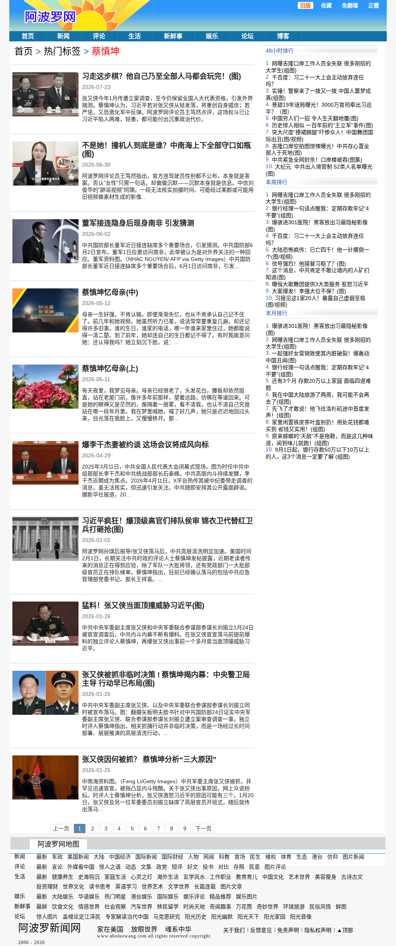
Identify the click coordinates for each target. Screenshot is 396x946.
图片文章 (231, 886)
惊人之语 (110, 867)
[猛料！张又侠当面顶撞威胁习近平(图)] (45, 624)
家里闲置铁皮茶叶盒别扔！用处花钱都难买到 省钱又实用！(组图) (317, 425)
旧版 (305, 5)
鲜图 (341, 906)
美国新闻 (78, 857)
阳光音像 (301, 917)
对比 (223, 867)
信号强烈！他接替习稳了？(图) (309, 263)
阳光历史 (196, 917)
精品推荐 (220, 896)
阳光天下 (248, 917)
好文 (192, 867)
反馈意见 (261, 930)
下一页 (203, 828)
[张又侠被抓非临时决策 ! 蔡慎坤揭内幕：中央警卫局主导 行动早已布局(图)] (45, 693)
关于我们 (234, 930)
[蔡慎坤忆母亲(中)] (45, 311)
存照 (239, 867)
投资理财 (47, 886)
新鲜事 (173, 36)
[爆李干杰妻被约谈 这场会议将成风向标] (45, 463)
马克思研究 (166, 917)
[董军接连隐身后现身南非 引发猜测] (45, 242)
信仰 (332, 857)
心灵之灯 (141, 876)
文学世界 (178, 886)
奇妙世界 (267, 906)
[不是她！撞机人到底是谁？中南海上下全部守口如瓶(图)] (45, 164)
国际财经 (172, 857)
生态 (301, 857)
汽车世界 (141, 906)
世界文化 (73, 886)
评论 (99, 36)
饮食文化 (62, 906)
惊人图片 (47, 917)
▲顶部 (345, 930)
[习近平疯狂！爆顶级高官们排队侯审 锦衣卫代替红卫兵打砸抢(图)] (45, 539)
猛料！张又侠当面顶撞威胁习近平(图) (143, 606)
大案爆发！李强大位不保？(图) (309, 291)
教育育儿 (247, 876)
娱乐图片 (247, 896)
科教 (224, 857)
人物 (193, 857)
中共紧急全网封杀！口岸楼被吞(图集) (317, 160)
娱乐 (212, 36)
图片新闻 (353, 857)
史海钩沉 (89, 876)
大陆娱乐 (62, 896)
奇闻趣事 (220, 906)
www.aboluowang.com (122, 936)
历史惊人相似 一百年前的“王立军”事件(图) (322, 125)
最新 (41, 857)
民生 (255, 857)
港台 (317, 857)
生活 (134, 36)
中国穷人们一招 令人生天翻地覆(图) (315, 118)
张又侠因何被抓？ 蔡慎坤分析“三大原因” (149, 759)
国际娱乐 (168, 896)
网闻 (208, 857)
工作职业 (220, 876)
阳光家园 (274, 917)
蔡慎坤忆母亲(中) (110, 292)
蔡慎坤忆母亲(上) (110, 369)
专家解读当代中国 (126, 917)
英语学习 (126, 886)
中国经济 (120, 857)
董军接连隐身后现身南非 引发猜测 (138, 223)
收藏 (326, 5)
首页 (28, 36)
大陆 (99, 857)
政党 (161, 867)
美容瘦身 (325, 876)
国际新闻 (146, 857)
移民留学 (168, 906)
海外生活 (168, 876)
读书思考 (100, 886)
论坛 (247, 36)
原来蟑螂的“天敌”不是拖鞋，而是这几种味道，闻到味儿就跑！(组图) (319, 439)
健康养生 (62, 876)
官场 (239, 857)
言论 (57, 867)
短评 (177, 867)
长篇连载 (205, 886)
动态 (130, 867)
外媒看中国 (80, 867)
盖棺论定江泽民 (82, 917)
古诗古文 (352, 876)
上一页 (61, 828)
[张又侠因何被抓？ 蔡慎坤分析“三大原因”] (45, 778)
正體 (373, 5)
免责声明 (288, 930)
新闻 (63, 36)
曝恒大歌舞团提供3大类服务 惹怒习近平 (320, 284)
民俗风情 (320, 906)
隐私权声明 (317, 930)
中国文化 (273, 876)
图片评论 (275, 867)
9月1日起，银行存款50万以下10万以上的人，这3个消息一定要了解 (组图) (317, 453)
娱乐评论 (194, 896)
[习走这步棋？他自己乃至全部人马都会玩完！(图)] (45, 95)
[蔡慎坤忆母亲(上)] (45, 387)
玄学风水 (194, 876)
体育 (286, 857)
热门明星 (115, 896)
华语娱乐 (89, 896)
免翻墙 (350, 5)
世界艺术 (152, 886)
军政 (57, 857)
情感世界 (89, 906)
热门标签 (62, 51)
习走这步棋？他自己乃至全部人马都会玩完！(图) (161, 76)
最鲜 (41, 906)
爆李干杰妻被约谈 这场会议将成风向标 (145, 445)
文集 (146, 867)
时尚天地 (194, 906)
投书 (208, 867)
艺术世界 (299, 876)
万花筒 (244, 906)
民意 (254, 867)
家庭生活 (115, 876)
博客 (283, 36)
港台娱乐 (141, 896)
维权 (270, 857)
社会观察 (115, 906)
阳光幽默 (222, 917)
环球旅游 (294, 906)
